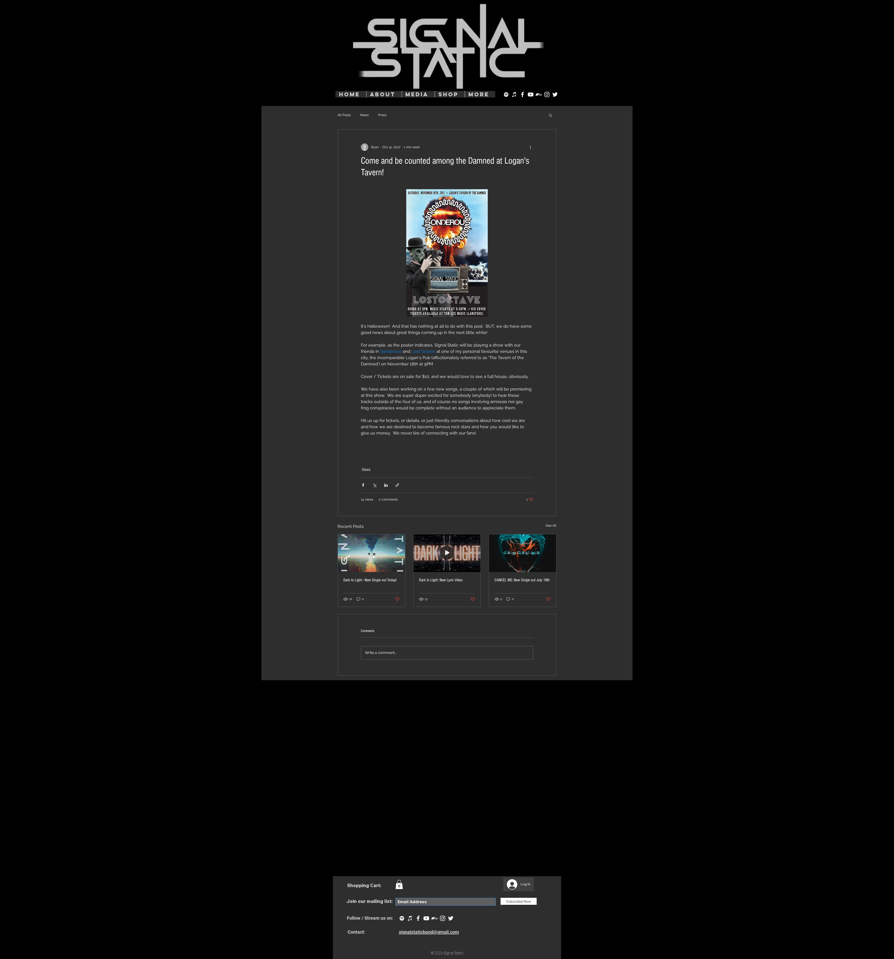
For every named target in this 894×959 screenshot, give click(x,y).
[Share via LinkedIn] (386, 485)
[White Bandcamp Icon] (538, 94)
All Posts (344, 115)
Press (382, 115)
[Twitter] (555, 94)
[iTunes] (514, 94)
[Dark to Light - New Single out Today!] (371, 553)
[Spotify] (506, 94)
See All (551, 525)
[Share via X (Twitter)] (374, 485)
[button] (550, 115)
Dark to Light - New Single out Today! (369, 580)
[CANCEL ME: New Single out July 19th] (522, 553)
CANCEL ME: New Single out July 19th (522, 580)
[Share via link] (397, 485)
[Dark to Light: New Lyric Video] (447, 553)
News (364, 115)
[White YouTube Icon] (530, 94)
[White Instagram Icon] (546, 94)
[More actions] (530, 147)
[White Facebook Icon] (522, 94)
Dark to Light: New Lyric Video (441, 580)
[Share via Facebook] (363, 485)
